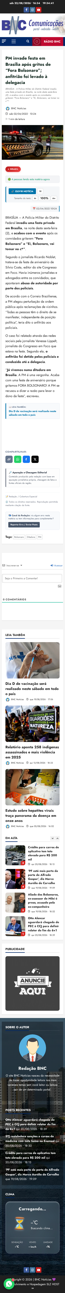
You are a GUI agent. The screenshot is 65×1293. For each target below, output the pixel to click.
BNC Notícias (18, 108)
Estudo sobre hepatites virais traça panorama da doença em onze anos (30, 815)
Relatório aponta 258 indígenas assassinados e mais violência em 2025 (32, 752)
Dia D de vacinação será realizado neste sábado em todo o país (32, 413)
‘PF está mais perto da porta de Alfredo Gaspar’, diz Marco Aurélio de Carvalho (15, 855)
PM (39, 537)
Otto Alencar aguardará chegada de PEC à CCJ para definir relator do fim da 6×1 (15, 903)
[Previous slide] (52, 838)
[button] (4, 41)
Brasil (14, 169)
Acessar (58, 565)
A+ (53, 198)
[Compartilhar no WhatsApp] (17, 459)
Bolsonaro (19, 537)
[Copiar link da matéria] (9, 459)
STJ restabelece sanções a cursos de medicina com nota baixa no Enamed (15, 926)
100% (44, 198)
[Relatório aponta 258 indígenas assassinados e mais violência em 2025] (32, 724)
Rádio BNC (52, 41)
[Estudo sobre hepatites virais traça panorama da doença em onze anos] (32, 787)
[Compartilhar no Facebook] (26, 459)
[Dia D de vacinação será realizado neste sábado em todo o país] (32, 660)
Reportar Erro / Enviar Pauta (24, 524)
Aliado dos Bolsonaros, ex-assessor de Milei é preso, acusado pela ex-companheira (15, 879)
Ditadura (31, 537)
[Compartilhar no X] (35, 459)
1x (40, 191)
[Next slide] (57, 838)
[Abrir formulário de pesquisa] (28, 41)
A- (35, 198)
